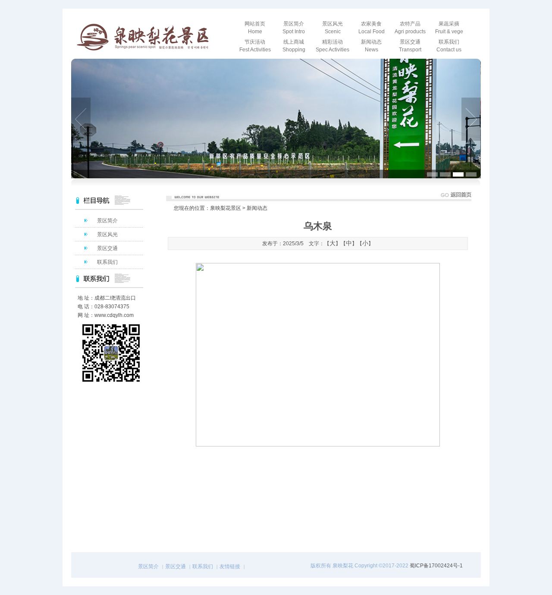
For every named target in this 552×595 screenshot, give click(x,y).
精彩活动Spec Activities (332, 46)
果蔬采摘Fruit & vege (449, 28)
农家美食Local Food (371, 28)
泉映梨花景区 (225, 208)
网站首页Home (255, 28)
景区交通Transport (410, 46)
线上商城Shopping (293, 46)
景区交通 (107, 248)
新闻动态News (371, 46)
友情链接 (230, 566)
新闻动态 (257, 208)
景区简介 (107, 221)
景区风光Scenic (332, 28)
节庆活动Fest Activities (255, 46)
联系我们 (107, 262)
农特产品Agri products (410, 28)
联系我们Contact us (448, 46)
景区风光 (107, 234)
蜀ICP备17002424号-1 (436, 566)
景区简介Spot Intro (293, 28)
